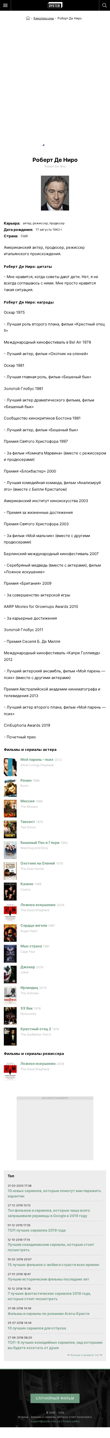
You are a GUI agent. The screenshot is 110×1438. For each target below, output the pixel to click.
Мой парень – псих (36, 759)
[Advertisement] (55, 78)
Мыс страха (31, 946)
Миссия (27, 801)
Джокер (27, 967)
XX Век (26, 1008)
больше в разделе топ (85, 1354)
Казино (27, 884)
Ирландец (29, 987)
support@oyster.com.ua (45, 1421)
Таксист (27, 821)
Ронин (25, 780)
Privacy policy (71, 1421)
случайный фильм (55, 1398)
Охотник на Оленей (37, 863)
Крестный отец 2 (35, 1029)
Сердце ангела (33, 925)
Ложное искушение (38, 905)
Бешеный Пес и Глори (40, 842)
